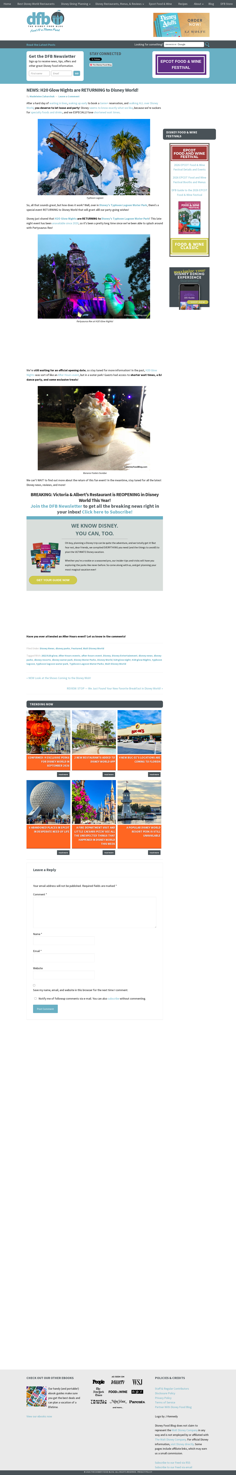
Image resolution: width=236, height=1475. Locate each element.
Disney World (104, 659)
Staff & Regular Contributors (172, 1388)
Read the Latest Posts (40, 45)
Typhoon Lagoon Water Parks (86, 663)
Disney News (47, 648)
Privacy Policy (163, 1398)
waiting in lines (58, 103)
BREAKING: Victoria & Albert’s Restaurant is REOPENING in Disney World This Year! (95, 497)
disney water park (62, 659)
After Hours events (69, 655)
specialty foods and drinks (46, 112)
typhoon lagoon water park (52, 663)
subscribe (113, 998)
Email (37, 951)
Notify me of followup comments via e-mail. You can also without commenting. (92, 998)
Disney (107, 655)
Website (38, 968)
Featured (76, 648)
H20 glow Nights (141, 659)
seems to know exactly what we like (111, 108)
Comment (40, 894)
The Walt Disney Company (170, 1439)
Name (37, 934)
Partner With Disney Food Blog (173, 1407)
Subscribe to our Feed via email (173, 1467)
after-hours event (91, 655)
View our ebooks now (39, 1416)
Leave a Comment (68, 96)
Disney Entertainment (124, 655)
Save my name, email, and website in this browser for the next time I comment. (80, 990)
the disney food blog (38, 12)
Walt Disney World (93, 648)
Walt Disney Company (185, 1430)
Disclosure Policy (165, 1393)
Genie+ (104, 103)
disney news (146, 655)
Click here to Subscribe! (107, 512)
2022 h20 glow (49, 655)
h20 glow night (122, 659)
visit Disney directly (182, 1444)
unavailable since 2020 (65, 223)
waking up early (78, 103)
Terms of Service (165, 1402)
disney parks (63, 648)
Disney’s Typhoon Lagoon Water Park (123, 205)
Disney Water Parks (85, 659)
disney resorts (42, 659)
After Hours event (68, 375)
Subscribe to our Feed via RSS (172, 1462)
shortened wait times (107, 112)
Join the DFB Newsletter (56, 506)
